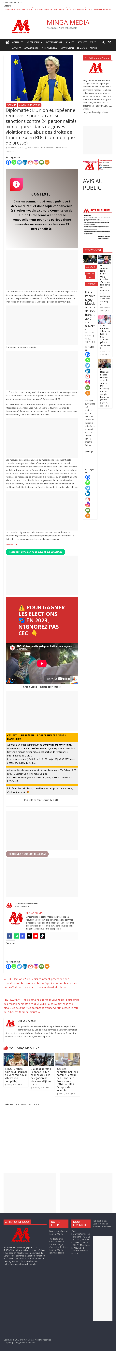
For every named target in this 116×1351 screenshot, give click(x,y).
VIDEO (93, 42)
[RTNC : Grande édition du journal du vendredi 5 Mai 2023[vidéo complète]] (16, 1054)
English (94, 48)
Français (82, 48)
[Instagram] (36, 162)
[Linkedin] (24, 162)
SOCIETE (90, 277)
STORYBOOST (91, 284)
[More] (47, 162)
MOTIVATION (67, 48)
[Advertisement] (42, 270)
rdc (59, 147)
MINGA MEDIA (68, 22)
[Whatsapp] (13, 162)
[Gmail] (30, 162)
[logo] (24, 1228)
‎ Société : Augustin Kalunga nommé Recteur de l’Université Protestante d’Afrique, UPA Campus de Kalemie (67, 1079)
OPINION (90, 273)
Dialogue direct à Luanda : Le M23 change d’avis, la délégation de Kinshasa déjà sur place (41, 1076)
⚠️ (22, 607)
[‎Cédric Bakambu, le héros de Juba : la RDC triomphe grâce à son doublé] (104, 316)
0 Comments (48, 147)
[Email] (41, 162)
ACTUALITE (17, 42)
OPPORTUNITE (31, 48)
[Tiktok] (42, 936)
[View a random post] (109, 42)
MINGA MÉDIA (33, 147)
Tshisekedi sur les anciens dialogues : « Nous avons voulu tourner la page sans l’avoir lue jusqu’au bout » (51, 9)
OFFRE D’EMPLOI (49, 48)
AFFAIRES (16, 48)
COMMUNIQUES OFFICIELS (29, 105)
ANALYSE (70, 42)
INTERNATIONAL (54, 42)
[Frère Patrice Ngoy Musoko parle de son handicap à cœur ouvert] (90, 256)
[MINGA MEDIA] (7, 42)
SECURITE (82, 42)
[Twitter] (19, 162)
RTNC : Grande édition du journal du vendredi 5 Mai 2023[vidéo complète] (16, 1075)
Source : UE (11, 544)
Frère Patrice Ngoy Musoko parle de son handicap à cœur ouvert (90, 309)
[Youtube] (35, 936)
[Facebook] (8, 162)
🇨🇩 (21, 620)
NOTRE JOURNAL (34, 42)
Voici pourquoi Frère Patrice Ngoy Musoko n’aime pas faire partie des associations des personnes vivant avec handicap (105, 283)
